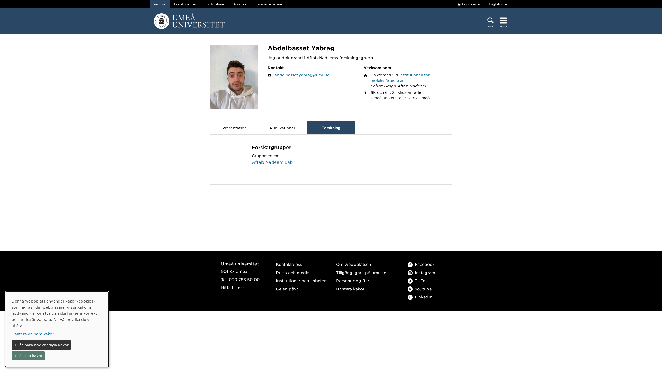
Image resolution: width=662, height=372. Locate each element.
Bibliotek (239, 4)
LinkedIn (423, 296)
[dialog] (57, 329)
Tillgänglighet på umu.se (361, 272)
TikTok (421, 280)
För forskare (214, 4)
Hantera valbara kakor (33, 333)
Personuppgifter (352, 280)
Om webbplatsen (353, 264)
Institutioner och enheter (301, 280)
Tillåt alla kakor (28, 355)
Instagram (425, 272)
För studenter (185, 4)
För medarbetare (268, 4)
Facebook (425, 264)
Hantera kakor (350, 288)
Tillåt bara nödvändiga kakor (41, 345)
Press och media (292, 272)
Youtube (423, 288)
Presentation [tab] (234, 128)
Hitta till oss (233, 287)
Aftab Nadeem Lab (272, 162)
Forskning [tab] (331, 128)
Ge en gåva (287, 288)
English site (498, 4)
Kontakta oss (289, 264)
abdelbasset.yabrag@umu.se (302, 75)
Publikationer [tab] (282, 128)
